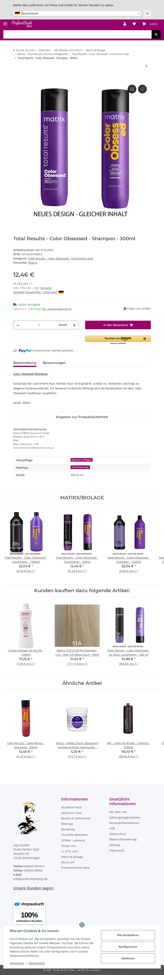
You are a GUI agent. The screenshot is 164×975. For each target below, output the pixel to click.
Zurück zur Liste (25, 50)
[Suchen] (156, 34)
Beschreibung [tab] (24, 363)
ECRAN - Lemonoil (73, 840)
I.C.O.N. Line (69, 851)
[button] (124, 24)
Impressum (17, 963)
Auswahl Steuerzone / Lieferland (35, 292)
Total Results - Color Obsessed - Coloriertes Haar (60, 258)
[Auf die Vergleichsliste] (132, 89)
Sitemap (114, 845)
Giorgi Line (68, 846)
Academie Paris (71, 807)
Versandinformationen (124, 823)
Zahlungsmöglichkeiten (124, 817)
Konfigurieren (128, 946)
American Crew (71, 813)
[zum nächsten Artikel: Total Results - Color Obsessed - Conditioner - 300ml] (147, 66)
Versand (45, 288)
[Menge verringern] (17, 325)
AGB (112, 828)
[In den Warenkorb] (16, 79)
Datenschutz (36, 963)
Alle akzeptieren (128, 935)
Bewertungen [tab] (54, 363)
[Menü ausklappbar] (5, 21)
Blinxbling (68, 829)
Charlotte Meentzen (74, 835)
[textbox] (77, 13)
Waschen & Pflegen (81, 459)
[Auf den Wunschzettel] (142, 89)
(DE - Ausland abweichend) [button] (56, 309)
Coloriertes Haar (80, 467)
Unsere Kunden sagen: (33, 888)
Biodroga (67, 824)
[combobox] (77, 13)
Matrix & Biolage (72, 857)
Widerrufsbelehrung (123, 839)
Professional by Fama (75, 868)
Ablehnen (128, 958)
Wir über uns (118, 812)
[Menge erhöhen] (74, 325)
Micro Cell (68, 862)
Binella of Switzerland (75, 818)
